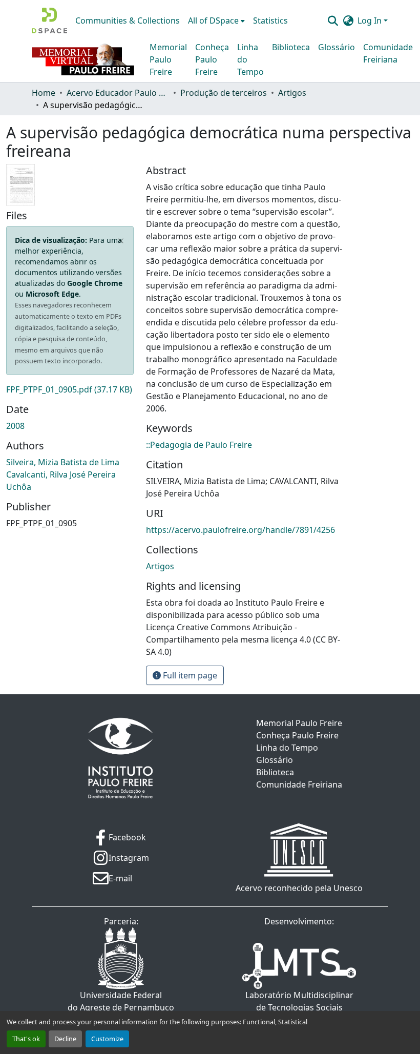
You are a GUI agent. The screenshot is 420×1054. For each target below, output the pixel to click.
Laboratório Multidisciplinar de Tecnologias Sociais (299, 1001)
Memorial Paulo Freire (168, 59)
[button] (49, 20)
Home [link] (43, 92)
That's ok (26, 1038)
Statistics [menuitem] (270, 20)
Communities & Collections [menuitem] (127, 20)
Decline (65, 1038)
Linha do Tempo (250, 59)
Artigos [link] (292, 92)
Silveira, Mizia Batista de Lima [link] (62, 462)
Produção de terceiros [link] (223, 92)
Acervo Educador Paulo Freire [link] (118, 92)
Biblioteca (291, 47)
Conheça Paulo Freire (212, 59)
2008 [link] (15, 425)
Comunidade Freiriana (388, 53)
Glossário (336, 47)
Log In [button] (371, 20)
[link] (70, 389)
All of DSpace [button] (213, 20)
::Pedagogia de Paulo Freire (199, 444)
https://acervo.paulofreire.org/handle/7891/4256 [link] (240, 529)
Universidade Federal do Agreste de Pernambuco (121, 1001)
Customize (107, 1038)
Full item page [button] (189, 675)
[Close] (121, 241)
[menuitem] (216, 20)
